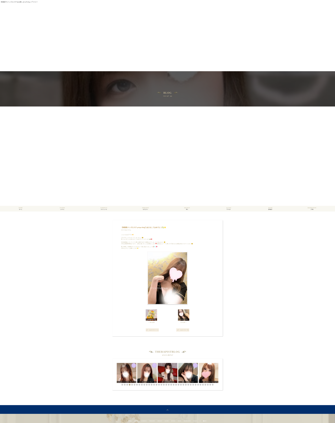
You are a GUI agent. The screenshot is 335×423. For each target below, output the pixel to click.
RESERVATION (187, 421)
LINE (205, 421)
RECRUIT (160, 421)
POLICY (195, 421)
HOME (130, 421)
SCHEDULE (144, 421)
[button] (122, 385)
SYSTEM (136, 421)
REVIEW (173, 421)
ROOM (179, 421)
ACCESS (167, 421)
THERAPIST (152, 421)
